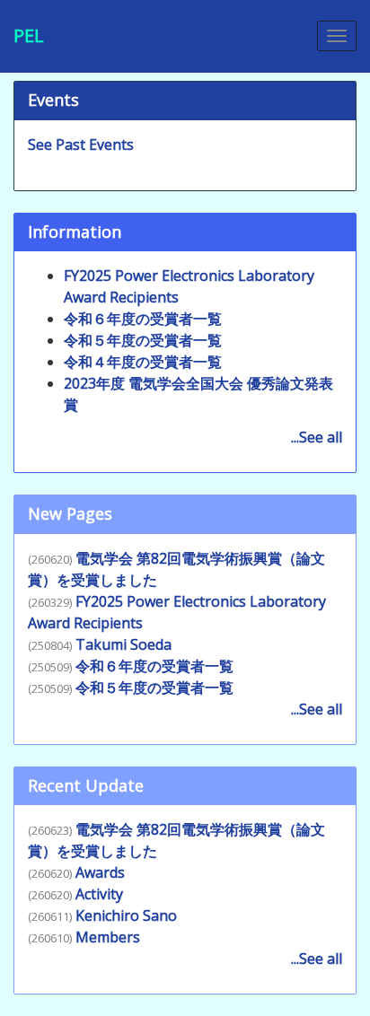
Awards (100, 872)
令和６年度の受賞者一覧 (143, 318)
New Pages (70, 513)
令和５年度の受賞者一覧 (143, 340)
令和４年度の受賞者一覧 (143, 362)
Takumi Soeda (123, 644)
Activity (99, 894)
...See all (316, 437)
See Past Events (81, 144)
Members (107, 937)
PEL (28, 35)
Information (74, 231)
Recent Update (86, 785)
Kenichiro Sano (126, 915)
